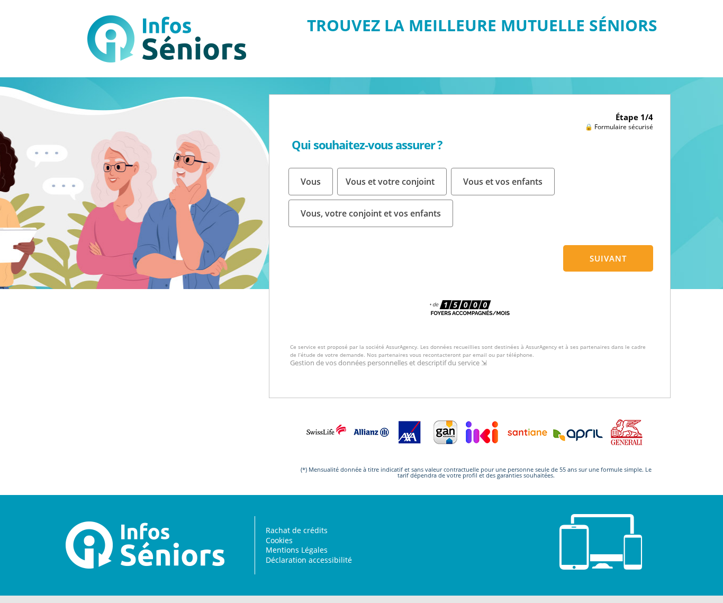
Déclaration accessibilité (309, 560)
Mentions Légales (297, 550)
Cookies (279, 540)
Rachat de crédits (297, 530)
